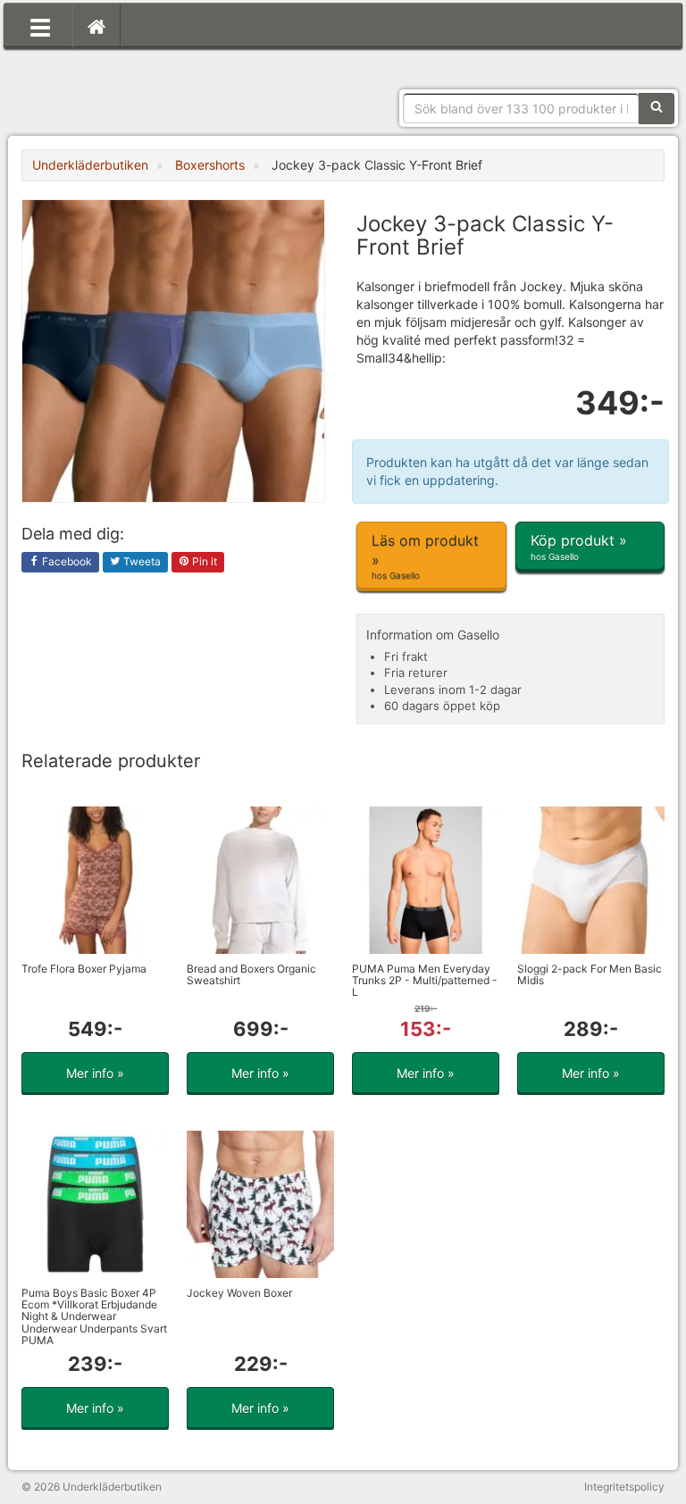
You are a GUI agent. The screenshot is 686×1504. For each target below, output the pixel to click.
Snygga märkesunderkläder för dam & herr (155, 85)
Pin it (203, 561)
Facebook (65, 561)
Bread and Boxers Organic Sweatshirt (251, 974)
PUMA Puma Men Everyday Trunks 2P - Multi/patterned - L (425, 980)
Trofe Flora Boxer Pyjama (83, 968)
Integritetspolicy (624, 1486)
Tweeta (141, 561)
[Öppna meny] (40, 25)
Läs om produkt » (425, 556)
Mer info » (95, 1073)
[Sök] (656, 108)
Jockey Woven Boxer (239, 1292)
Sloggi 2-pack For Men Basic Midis (589, 974)
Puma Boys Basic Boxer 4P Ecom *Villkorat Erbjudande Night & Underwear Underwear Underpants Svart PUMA (94, 1316)
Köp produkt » (579, 546)
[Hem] (96, 26)
